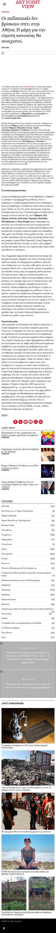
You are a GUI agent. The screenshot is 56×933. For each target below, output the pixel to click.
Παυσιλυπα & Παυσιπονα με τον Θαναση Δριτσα (20, 580)
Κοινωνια (5, 12)
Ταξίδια (4, 618)
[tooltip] (15, 422)
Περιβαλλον (6, 585)
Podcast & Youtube (8, 516)
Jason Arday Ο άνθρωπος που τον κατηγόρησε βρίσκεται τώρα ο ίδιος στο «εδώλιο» (19, 484)
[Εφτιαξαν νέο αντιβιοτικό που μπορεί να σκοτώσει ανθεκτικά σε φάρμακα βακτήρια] (28, 684)
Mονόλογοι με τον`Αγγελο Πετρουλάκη (17, 511)
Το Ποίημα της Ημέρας (10, 628)
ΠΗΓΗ (4, 415)
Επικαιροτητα (7, 554)
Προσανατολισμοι (8, 599)
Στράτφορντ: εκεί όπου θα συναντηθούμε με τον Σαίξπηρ (20, 450)
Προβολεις (5, 594)
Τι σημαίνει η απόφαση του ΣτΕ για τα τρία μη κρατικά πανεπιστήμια (24, 746)
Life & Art (5, 506)
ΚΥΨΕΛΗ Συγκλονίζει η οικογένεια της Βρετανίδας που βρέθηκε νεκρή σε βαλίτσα (25, 873)
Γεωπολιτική (6, 544)
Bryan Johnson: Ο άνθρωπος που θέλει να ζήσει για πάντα (20, 466)
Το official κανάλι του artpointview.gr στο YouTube (21, 623)
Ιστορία (4, 558)
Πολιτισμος (6, 590)
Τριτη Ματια (6, 632)
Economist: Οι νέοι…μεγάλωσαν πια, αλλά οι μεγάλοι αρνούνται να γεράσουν (19, 434)
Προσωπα (5, 604)
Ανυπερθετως (6, 530)
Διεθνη (4, 549)
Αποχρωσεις (6, 535)
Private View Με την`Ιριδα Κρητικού (16, 520)
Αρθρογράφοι (6, 539)
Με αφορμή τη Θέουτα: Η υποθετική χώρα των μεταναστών (26, 832)
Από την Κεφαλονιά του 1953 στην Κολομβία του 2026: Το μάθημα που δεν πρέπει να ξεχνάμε (26, 788)
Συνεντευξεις (6, 614)
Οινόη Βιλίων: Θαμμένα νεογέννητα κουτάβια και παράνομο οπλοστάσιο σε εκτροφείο (26, 913)
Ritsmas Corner (7, 525)
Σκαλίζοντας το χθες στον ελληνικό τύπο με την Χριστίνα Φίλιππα (27, 609)
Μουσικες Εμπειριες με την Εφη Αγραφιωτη (18, 568)
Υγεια (3, 637)
